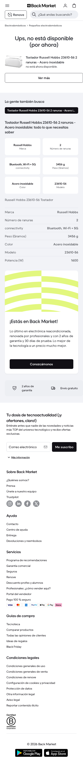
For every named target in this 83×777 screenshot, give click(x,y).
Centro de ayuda (17, 529)
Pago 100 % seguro (18, 599)
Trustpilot (12, 497)
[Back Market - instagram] (9, 503)
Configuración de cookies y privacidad (30, 683)
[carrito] (74, 6)
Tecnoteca (13, 624)
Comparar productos (19, 630)
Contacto (12, 524)
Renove (11, 577)
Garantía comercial (18, 566)
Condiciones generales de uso (25, 666)
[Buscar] (34, 14)
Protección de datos (19, 688)
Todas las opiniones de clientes (26, 635)
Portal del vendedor (18, 594)
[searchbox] (57, 14)
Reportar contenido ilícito (22, 705)
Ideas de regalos (16, 641)
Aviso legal (13, 700)
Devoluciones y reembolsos (24, 541)
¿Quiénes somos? (17, 480)
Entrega (11, 535)
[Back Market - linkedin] (18, 503)
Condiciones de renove (21, 677)
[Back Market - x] (36, 503)
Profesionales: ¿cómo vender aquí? (28, 588)
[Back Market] (41, 5)
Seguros (11, 571)
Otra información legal (20, 694)
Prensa (10, 486)
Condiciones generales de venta (27, 671)
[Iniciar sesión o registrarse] (65, 6)
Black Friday (13, 646)
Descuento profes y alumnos (24, 583)
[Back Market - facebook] (27, 503)
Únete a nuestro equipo (21, 491)
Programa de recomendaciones (26, 560)
